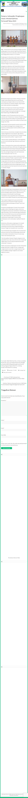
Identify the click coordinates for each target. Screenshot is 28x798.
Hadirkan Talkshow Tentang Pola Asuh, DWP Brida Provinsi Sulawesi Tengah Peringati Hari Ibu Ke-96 (13, 385)
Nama (2, 420)
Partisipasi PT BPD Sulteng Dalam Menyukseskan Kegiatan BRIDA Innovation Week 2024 (12, 378)
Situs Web (3, 435)
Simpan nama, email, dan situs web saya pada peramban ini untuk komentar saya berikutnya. (14, 444)
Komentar (3, 400)
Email (2, 428)
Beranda (9, 23)
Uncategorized (22, 370)
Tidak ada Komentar (7, 372)
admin (4, 370)
